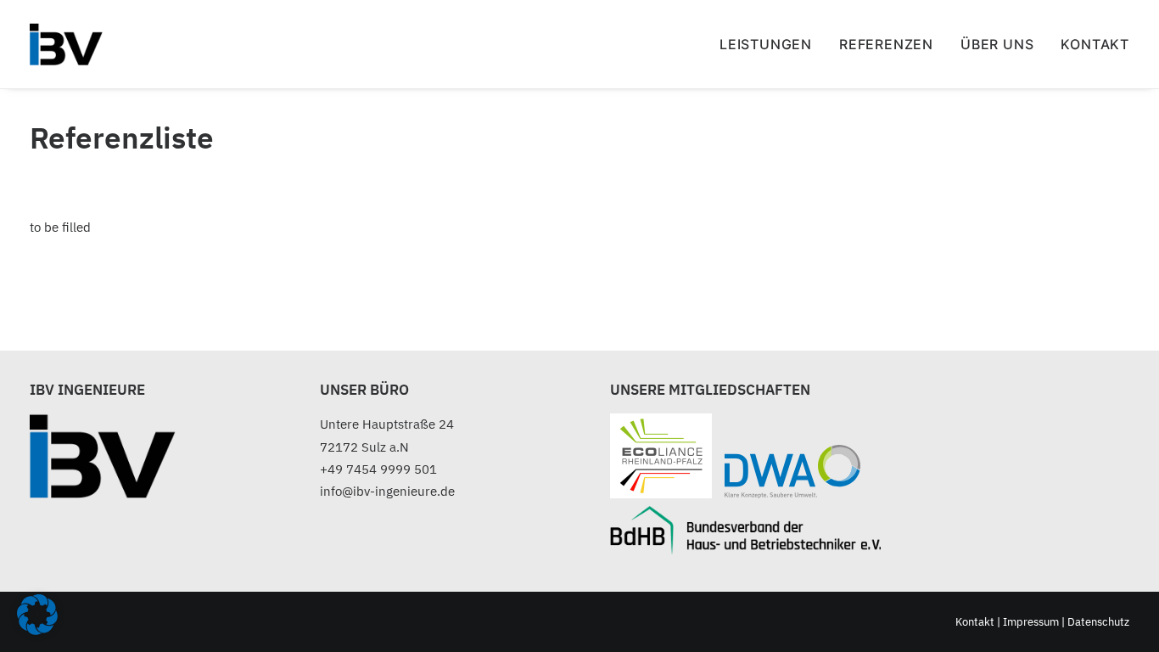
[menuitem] (771, 44)
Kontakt (1095, 44)
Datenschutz (1098, 622)
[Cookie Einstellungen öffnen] (37, 630)
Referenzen (886, 44)
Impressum (1031, 622)
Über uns (996, 44)
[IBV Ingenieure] (66, 44)
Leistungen (765, 44)
